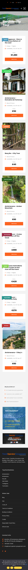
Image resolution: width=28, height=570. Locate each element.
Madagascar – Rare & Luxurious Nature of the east (13, 41)
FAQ (3, 501)
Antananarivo (5, 474)
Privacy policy (18, 567)
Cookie (4, 519)
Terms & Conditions (7, 508)
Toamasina (5, 486)
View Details (14, 59)
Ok (8, 567)
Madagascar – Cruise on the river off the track (13, 236)
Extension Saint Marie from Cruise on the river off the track (13, 267)
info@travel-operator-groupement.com (15, 546)
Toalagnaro (5, 483)
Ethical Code (5, 526)
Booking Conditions (7, 512)
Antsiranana (5, 476)
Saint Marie (5, 481)
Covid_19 (4, 505)
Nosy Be (4, 479)
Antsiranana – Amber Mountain (13, 207)
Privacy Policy (5, 515)
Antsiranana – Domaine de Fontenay (13, 99)
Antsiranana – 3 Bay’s (13, 352)
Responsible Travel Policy (8, 523)
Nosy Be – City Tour (12, 153)
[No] (26, 564)
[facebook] (7, 2)
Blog (3, 497)
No (11, 567)
